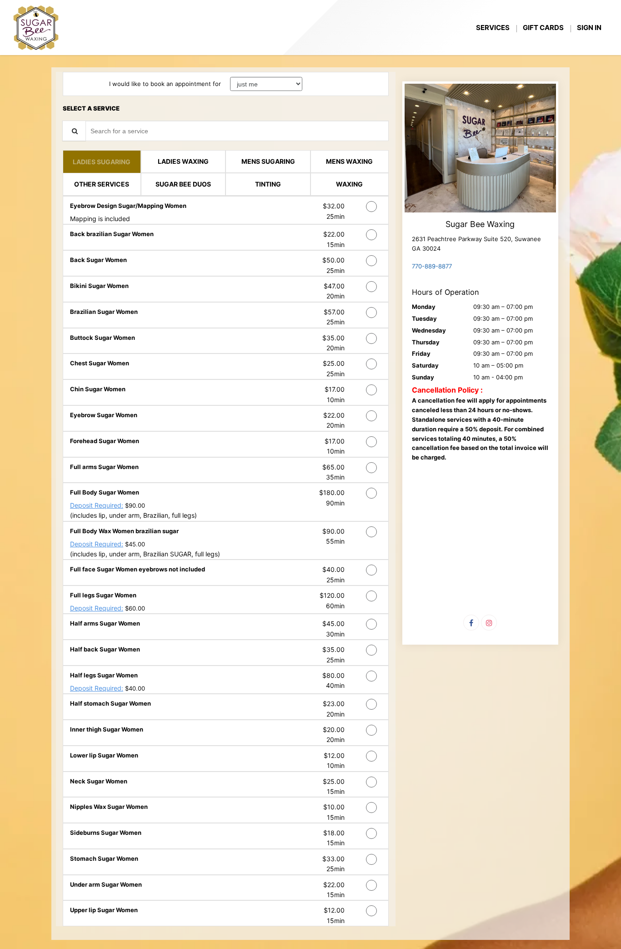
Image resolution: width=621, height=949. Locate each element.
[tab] (102, 161)
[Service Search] (74, 131)
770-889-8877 (432, 266)
